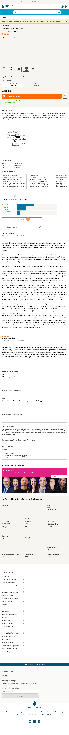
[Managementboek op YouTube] (34, 721)
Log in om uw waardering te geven (11, 223)
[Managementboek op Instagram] (39, 721)
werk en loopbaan (7, 652)
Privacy (43, 712)
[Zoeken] (59, 12)
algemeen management (10, 579)
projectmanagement (8, 636)
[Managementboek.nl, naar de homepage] (7, 7)
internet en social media (10, 598)
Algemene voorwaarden (27, 712)
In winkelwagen (13, 96)
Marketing (6, 17)
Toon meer (33, 367)
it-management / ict (8, 601)
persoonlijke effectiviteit (10, 633)
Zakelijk (5, 676)
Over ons (49, 714)
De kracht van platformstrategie (52, 524)
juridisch (4, 605)
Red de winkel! (29, 554)
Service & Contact (40, 714)
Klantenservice (7, 672)
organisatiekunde (7, 623)
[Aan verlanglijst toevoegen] (65, 96)
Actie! (26, 523)
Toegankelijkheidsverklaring (25, 714)
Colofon (37, 712)
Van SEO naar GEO (53, 554)
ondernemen (6, 620)
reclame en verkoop (8, 642)
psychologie (6, 639)
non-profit (5, 617)
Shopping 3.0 (6, 523)
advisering (5, 576)
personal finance (7, 627)
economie (5, 589)
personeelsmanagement (10, 630)
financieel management (10, 592)
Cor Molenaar (5, 26)
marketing (5, 611)
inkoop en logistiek (8, 595)
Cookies (49, 712)
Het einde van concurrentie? (10, 554)
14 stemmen (13, 34)
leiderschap (6, 608)
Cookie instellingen (58, 712)
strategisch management (10, 646)
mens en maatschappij (9, 614)
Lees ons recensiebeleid (8, 231)
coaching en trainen (8, 583)
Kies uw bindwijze (7, 80)
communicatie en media (10, 586)
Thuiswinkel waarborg (12, 712)
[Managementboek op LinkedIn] (30, 721)
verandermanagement (9, 649)
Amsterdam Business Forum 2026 (18, 473)
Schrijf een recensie (10, 227)
